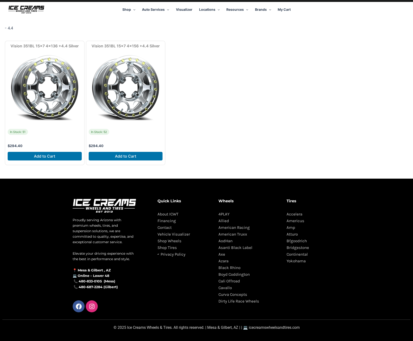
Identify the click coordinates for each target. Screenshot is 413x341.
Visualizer (184, 9)
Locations (207, 9)
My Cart (284, 9)
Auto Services (153, 9)
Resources (235, 9)
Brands (261, 9)
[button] (133, 10)
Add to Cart (44, 156)
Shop (126, 9)
